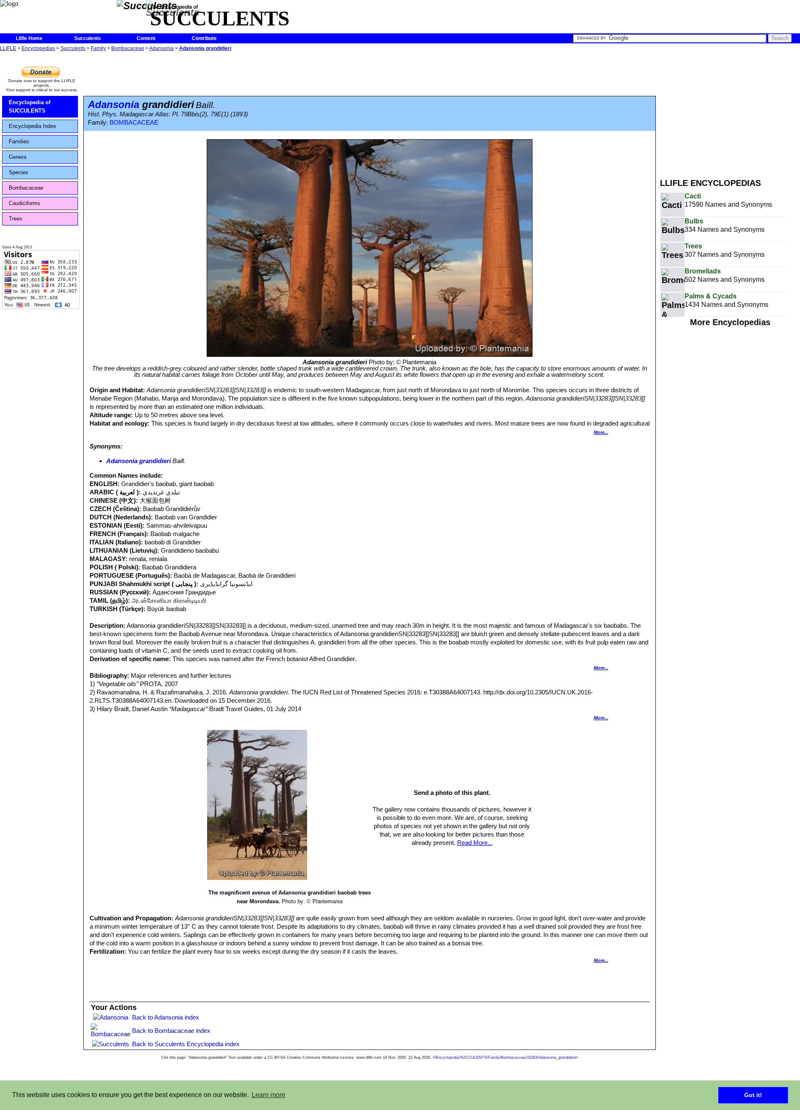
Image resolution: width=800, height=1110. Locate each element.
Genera (17, 157)
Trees (15, 218)
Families (19, 141)
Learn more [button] (268, 1094)
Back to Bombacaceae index (171, 1030)
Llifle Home (29, 38)
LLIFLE (8, 48)
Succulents (87, 38)
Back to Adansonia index (165, 1017)
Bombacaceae (127, 48)
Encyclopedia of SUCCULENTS (29, 106)
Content (146, 38)
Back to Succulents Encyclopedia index (186, 1043)
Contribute (204, 38)
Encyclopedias (38, 48)
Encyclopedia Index (32, 126)
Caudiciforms (24, 203)
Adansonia (161, 48)
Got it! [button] (753, 1095)
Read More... (474, 842)
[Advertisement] (730, 111)
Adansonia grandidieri (205, 48)
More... (601, 432)
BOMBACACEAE (134, 122)
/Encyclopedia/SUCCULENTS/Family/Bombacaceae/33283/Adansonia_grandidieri (505, 1057)
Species (18, 172)
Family (98, 48)
